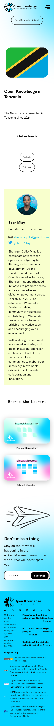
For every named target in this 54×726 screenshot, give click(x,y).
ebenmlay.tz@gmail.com (30, 237)
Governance (41, 628)
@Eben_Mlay (22, 243)
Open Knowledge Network (27, 20)
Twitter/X (27, 167)
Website (27, 157)
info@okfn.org (11, 652)
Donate (39, 642)
